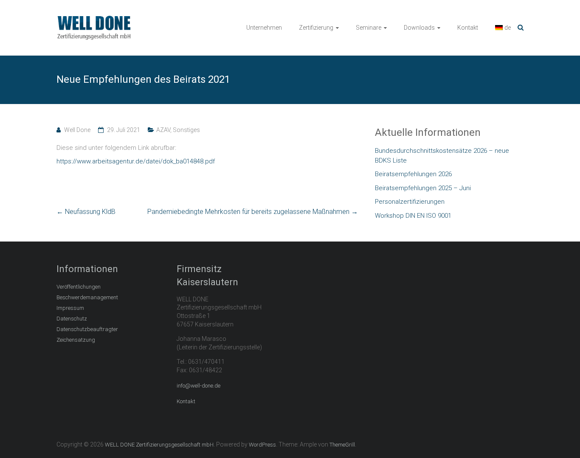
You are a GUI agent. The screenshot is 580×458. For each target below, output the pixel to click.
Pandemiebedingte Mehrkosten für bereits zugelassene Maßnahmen (252, 212)
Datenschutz (71, 318)
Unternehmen (264, 27)
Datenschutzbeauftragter (87, 329)
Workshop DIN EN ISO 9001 (413, 215)
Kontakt (467, 27)
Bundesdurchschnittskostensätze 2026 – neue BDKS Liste (442, 155)
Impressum (70, 308)
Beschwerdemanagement (87, 297)
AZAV (163, 129)
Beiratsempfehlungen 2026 (413, 174)
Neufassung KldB (85, 212)
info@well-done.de (198, 385)
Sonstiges (186, 129)
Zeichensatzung (75, 340)
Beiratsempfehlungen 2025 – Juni (423, 188)
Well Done (77, 129)
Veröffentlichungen (78, 287)
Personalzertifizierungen (410, 201)
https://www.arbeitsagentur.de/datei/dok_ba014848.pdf (135, 161)
